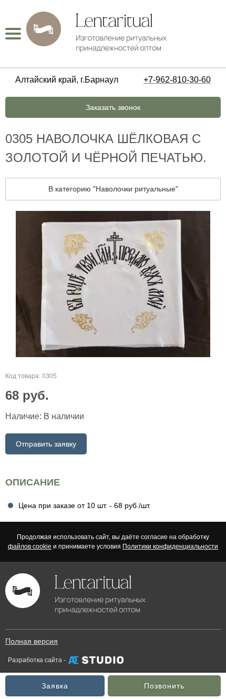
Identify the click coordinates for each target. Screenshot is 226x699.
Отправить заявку (46, 444)
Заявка (55, 686)
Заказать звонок (113, 107)
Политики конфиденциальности (170, 546)
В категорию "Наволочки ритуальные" (113, 189)
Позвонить (164, 686)
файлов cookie (30, 546)
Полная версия (31, 641)
